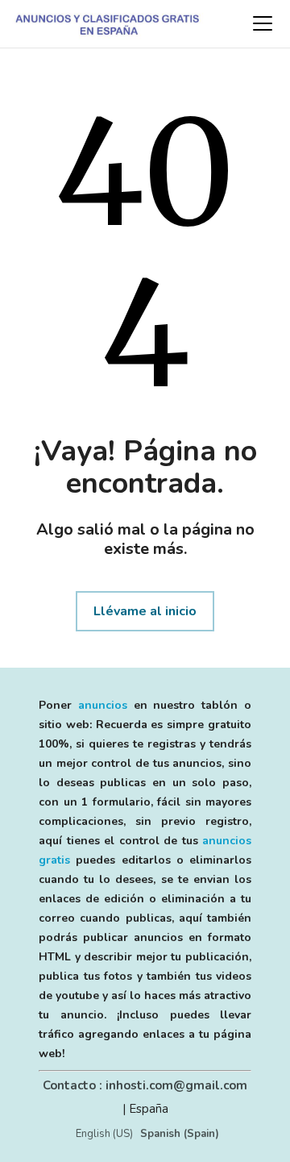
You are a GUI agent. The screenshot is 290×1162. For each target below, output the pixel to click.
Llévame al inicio (145, 611)
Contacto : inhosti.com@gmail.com (145, 1085)
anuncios (102, 705)
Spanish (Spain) (179, 1134)
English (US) (104, 1134)
